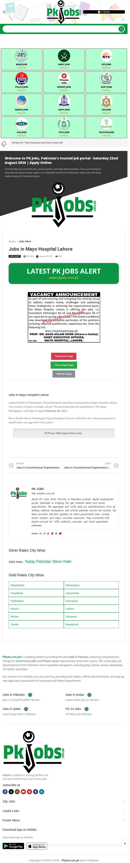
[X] (52, 534)
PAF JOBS (106, 109)
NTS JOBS (106, 64)
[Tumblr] (56, 534)
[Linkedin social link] (41, 791)
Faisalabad (16, 593)
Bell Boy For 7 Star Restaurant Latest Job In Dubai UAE (37, 143)
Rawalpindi (72, 624)
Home (12, 241)
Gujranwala (72, 593)
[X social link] (11, 791)
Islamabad (72, 601)
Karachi (14, 608)
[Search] (121, 29)
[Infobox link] (17, 695)
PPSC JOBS (64, 132)
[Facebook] (44, 534)
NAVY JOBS (64, 109)
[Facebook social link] (5, 791)
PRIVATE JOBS (64, 87)
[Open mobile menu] (4, 12)
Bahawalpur (73, 585)
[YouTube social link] (23, 791)
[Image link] (34, 751)
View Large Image (64, 365)
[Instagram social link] (17, 791)
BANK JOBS (21, 64)
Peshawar (71, 616)
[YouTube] (60, 534)
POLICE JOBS (21, 87)
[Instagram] (48, 534)
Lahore (70, 608)
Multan (14, 616)
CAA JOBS (22, 132)
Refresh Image (64, 374)
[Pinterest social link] (29, 791)
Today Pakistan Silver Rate (48, 561)
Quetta (14, 624)
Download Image (64, 356)
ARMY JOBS (64, 64)
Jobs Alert (25, 241)
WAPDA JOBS (21, 109)
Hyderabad (16, 601)
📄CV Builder (104, 12)
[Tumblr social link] (35, 791)
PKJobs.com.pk (12, 656)
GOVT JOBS (106, 87)
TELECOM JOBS (106, 132)
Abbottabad (17, 585)
